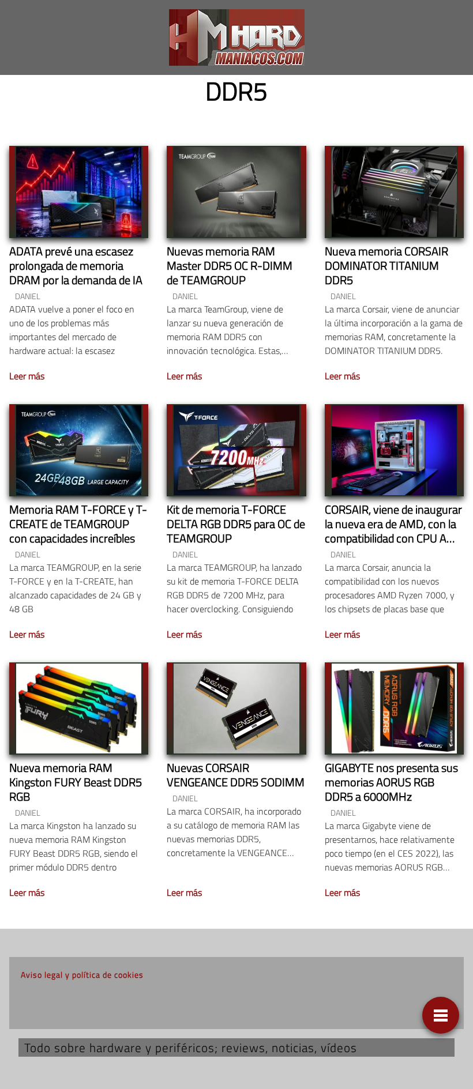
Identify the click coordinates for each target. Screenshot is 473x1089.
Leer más (26, 376)
